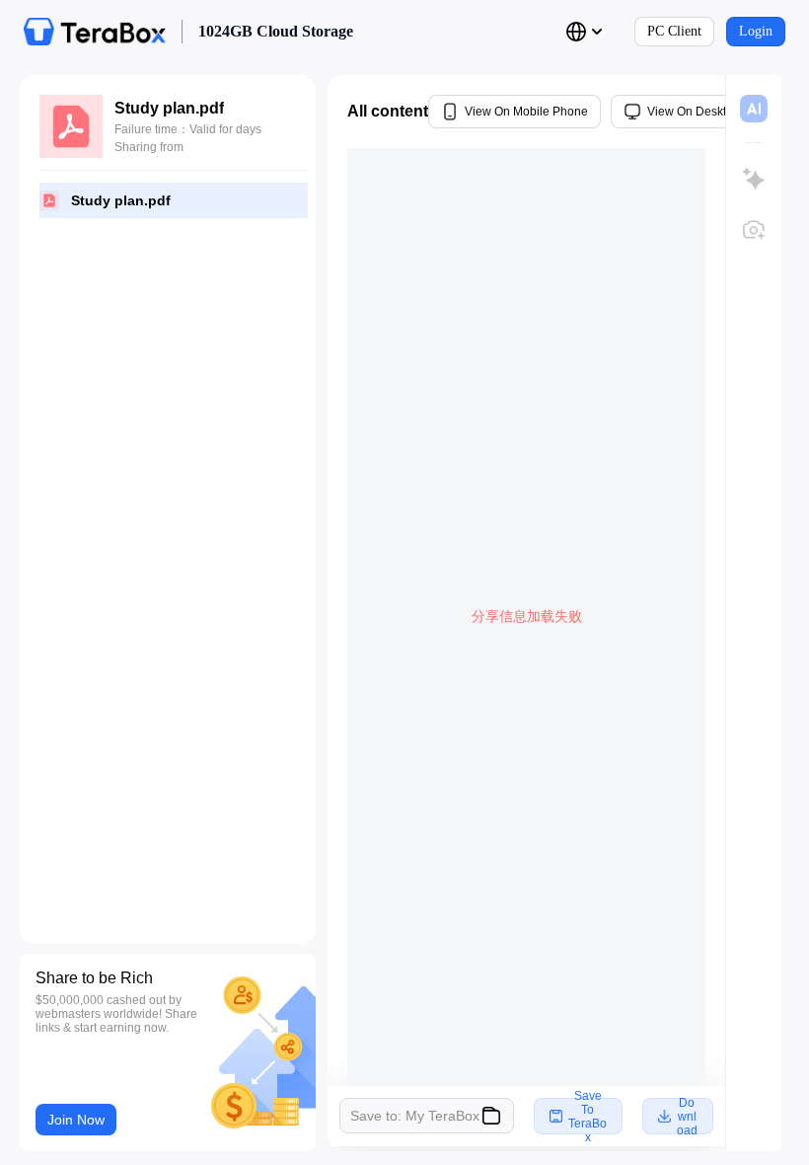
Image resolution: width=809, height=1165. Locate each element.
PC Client (674, 31)
